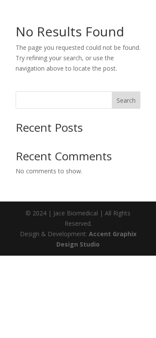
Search (126, 100)
